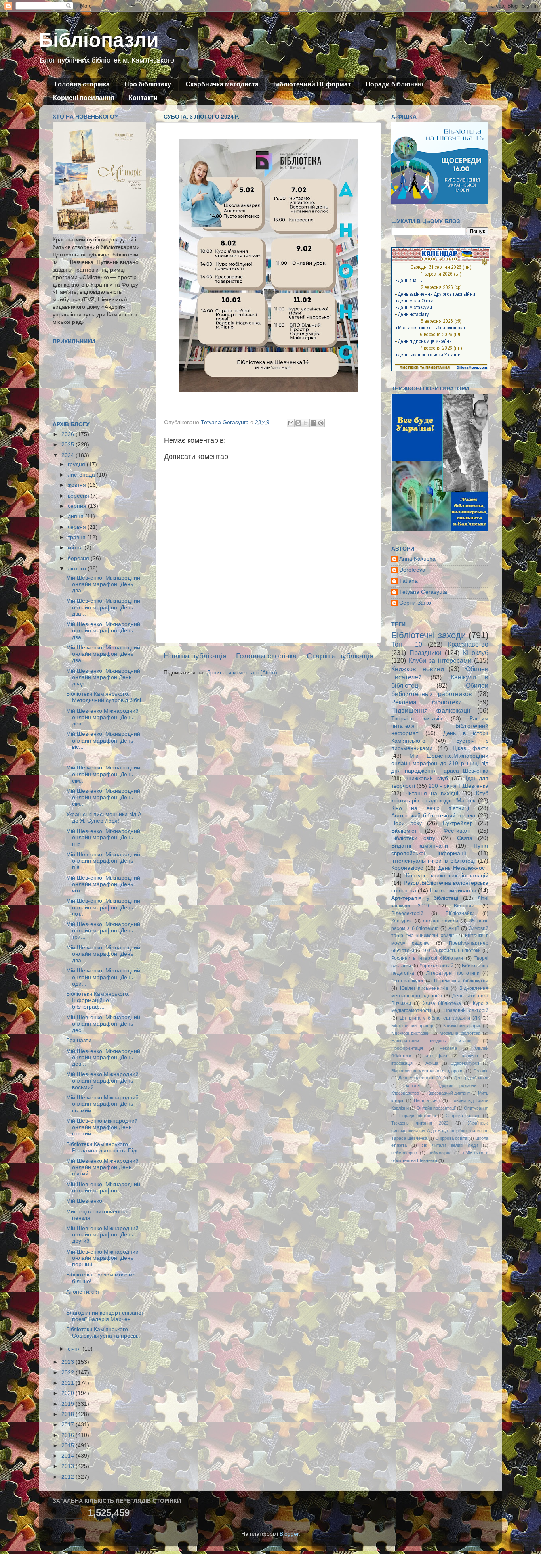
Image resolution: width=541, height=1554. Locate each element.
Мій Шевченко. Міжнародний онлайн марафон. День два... (103, 630)
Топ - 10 (406, 644)
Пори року (406, 823)
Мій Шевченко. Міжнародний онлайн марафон (103, 1187)
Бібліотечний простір (412, 1025)
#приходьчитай (436, 965)
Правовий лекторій (466, 1010)
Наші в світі (427, 1100)
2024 (68, 455)
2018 (68, 1414)
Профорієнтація (407, 1048)
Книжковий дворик (461, 1025)
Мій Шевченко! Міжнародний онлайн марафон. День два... (103, 584)
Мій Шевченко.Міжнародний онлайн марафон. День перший (102, 1258)
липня (76, 516)
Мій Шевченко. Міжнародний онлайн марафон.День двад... (103, 677)
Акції (453, 928)
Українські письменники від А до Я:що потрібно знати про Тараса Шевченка (439, 1131)
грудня (77, 464)
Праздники (425, 652)
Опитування (476, 1108)
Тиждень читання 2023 (419, 1123)
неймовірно (440, 1152)
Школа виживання (453, 891)
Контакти (143, 97)
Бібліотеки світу (413, 838)
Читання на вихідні (431, 793)
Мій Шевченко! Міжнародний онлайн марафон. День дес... (103, 1023)
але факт (437, 1055)
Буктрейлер (458, 823)
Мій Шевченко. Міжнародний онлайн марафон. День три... (103, 930)
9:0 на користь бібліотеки (452, 950)
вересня (79, 496)
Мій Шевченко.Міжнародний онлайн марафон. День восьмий (102, 1080)
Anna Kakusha (417, 559)
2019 (68, 1404)
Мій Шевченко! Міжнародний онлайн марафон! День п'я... (103, 861)
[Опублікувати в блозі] (298, 423)
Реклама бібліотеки (426, 702)
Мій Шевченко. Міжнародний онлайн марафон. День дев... (103, 1057)
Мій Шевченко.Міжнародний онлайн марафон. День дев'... (102, 717)
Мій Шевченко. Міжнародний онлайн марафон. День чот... (103, 884)
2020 (68, 1393)
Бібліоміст (404, 831)
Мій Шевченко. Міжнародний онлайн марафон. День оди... (103, 977)
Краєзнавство (468, 644)
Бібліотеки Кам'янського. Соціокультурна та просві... (104, 1332)
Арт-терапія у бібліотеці (424, 898)
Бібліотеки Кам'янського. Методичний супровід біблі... (106, 697)
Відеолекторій (407, 913)
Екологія (411, 1085)
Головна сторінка (82, 84)
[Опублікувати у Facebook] (313, 423)
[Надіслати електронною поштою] (291, 423)
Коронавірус (407, 868)
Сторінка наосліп (463, 1115)
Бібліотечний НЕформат (312, 84)
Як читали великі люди (450, 1145)
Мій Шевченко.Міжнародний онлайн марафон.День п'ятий (102, 1167)
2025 (68, 445)
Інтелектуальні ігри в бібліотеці (433, 861)
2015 (68, 1446)
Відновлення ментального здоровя (427, 1070)
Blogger (289, 1534)
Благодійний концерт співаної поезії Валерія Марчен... (104, 1316)
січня (75, 1349)
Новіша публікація (195, 656)
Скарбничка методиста (222, 84)
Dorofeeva (412, 570)
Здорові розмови (457, 1085)
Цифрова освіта (451, 1138)
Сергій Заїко (415, 603)
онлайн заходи (440, 921)
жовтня (78, 485)
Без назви (78, 1040)
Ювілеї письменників (424, 988)
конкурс (470, 1055)
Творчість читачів (416, 719)
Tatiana (408, 581)
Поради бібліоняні (394, 84)
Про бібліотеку (147, 84)
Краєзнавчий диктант (448, 1093)
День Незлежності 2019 (422, 1078)
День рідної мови (471, 1078)
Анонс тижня (82, 1292)
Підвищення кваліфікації (430, 710)
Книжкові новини (417, 668)
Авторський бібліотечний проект (433, 816)
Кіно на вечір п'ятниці (430, 808)
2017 (68, 1425)
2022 (68, 1373)
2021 (68, 1383)
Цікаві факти (470, 748)
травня (77, 537)
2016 (68, 1435)
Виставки (464, 906)
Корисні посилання (83, 97)
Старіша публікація (340, 656)
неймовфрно (404, 1152)
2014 (68, 1456)
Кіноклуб (475, 652)
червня (78, 527)
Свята (464, 838)
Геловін (481, 1070)
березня (79, 558)
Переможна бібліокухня (461, 981)
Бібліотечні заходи (428, 635)
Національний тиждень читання (431, 1040)
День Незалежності (463, 868)
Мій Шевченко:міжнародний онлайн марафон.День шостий (102, 1127)
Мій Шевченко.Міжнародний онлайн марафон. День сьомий (102, 1104)
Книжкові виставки (410, 1033)
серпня (78, 506)
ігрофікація (402, 1063)
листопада (82, 475)
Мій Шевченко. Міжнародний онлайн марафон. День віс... (103, 740)
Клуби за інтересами (440, 660)
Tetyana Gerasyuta (423, 592)
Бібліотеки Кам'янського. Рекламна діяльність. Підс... (105, 1147)
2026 (68, 434)
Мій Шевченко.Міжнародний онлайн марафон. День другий (102, 1234)
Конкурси (401, 921)
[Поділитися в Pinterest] (321, 423)
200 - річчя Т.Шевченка (458, 786)
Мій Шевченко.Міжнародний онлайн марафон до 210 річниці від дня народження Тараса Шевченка (439, 763)
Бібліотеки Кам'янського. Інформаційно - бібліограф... (98, 1000)
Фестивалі (457, 831)
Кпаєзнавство (405, 1093)
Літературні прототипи (453, 973)
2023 (68, 1362)
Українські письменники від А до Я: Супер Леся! (103, 817)
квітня (76, 548)
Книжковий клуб (426, 778)
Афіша (431, 1063)
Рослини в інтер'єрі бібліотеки (427, 958)
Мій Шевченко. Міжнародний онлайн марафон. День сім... (103, 774)
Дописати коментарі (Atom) (242, 673)
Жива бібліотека (442, 1003)
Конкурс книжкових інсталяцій (447, 875)
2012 (68, 1477)
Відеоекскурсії (465, 1063)
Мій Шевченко (84, 1201)
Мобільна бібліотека (460, 1033)
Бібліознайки (460, 913)
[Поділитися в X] (306, 423)
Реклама (448, 1048)
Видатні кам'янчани (419, 846)
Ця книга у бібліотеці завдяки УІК (440, 1018)
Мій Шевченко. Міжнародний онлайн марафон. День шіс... (103, 837)
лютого (78, 569)
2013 (68, 1466)
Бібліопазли (99, 40)
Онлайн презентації (436, 1108)
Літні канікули (407, 981)
